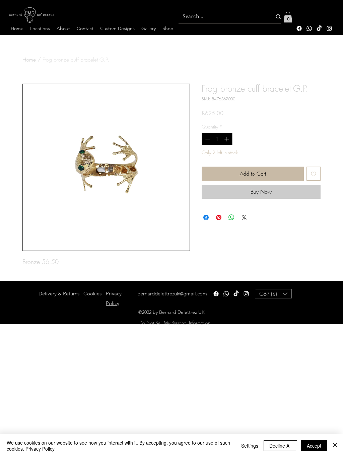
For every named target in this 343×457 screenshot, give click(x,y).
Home (29, 59)
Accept (314, 445)
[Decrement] (207, 139)
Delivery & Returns (59, 293)
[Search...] (278, 17)
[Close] (335, 446)
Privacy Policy (40, 448)
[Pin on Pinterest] (219, 217)
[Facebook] (299, 28)
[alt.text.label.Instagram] (329, 28)
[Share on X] (244, 217)
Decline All (280, 445)
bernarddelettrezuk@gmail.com (172, 293)
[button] (287, 17)
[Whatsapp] (309, 28)
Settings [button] (249, 445)
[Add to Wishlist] (313, 174)
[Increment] (227, 139)
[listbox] (273, 293)
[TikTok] (319, 28)
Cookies (92, 293)
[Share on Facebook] (206, 217)
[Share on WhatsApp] (231, 217)
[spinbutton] (217, 139)
